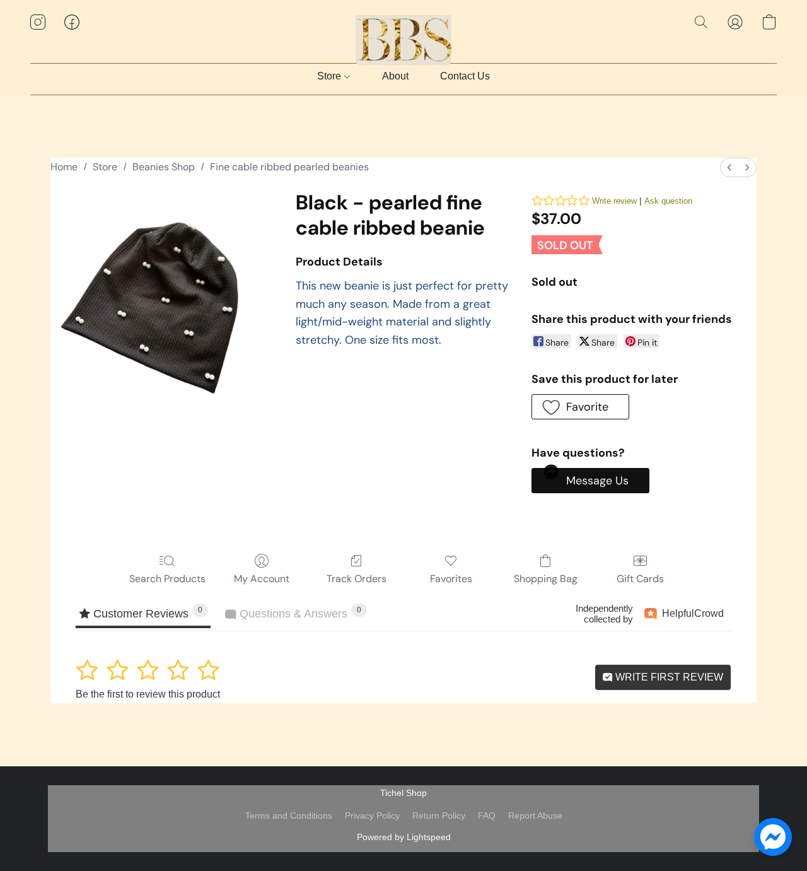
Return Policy (438, 815)
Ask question (668, 201)
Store (330, 76)
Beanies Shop (163, 166)
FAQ (487, 815)
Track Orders (356, 578)
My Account (261, 578)
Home (64, 166)
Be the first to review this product (148, 694)
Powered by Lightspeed (404, 837)
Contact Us (465, 76)
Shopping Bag (546, 578)
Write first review (668, 677)
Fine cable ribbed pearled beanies (289, 166)
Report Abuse (535, 815)
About (395, 76)
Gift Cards (640, 578)
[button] (404, 34)
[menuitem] (729, 167)
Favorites (451, 578)
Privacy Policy (372, 815)
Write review (614, 201)
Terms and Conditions (288, 815)
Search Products (167, 578)
